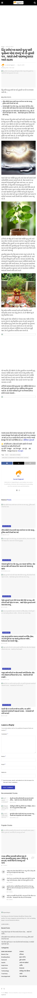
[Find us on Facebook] (1, 989)
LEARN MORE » (5, 924)
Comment (4, 734)
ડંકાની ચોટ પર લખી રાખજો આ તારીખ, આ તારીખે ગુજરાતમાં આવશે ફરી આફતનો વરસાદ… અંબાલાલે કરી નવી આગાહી (17, 711)
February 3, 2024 (5, 534)
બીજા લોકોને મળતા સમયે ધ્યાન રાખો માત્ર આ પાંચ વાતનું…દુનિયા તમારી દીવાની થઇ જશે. (18, 102)
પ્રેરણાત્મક (21, 968)
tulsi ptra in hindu (15, 455)
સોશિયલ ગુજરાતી (28, 440)
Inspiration (4, 965)
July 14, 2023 (4, 643)
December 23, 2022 (14, 817)
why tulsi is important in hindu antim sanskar (15, 457)
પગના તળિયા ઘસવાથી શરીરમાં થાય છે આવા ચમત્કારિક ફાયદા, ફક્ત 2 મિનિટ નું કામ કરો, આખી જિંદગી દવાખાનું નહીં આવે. (14, 859)
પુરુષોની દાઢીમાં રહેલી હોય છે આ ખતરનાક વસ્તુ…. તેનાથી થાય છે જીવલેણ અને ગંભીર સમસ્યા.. (22, 814)
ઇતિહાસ (21, 954)
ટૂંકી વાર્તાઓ (22, 960)
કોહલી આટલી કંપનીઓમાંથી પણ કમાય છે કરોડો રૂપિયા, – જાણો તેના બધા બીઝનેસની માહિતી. (21, 799)
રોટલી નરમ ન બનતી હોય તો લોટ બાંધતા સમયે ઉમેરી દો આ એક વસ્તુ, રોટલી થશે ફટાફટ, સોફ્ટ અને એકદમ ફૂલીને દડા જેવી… (21, 879)
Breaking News (5, 957)
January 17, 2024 (5, 679)
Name (3, 756)
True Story (4, 973)
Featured (4, 960)
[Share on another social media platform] (30, 463)
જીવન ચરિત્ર (22, 957)
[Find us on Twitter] (4, 989)
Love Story (4, 968)
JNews (6, 992)
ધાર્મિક (21, 965)
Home (2, 46)
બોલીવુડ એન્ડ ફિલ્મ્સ (24, 971)
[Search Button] (35, 2)
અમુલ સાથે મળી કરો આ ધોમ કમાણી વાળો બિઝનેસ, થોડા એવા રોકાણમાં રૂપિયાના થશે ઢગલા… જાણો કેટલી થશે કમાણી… (17, 674)
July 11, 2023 (4, 715)
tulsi (7, 455)
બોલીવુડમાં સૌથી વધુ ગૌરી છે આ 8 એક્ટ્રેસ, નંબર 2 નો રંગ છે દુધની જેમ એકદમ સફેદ (22, 807)
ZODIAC (21, 951)
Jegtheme (3, 994)
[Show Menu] (2, 2)
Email (3, 764)
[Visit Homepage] (18, 2)
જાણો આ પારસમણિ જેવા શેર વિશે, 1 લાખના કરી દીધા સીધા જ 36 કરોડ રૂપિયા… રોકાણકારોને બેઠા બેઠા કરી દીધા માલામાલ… (21, 896)
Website (3, 772)
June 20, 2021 (13, 810)
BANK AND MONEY (6, 951)
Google (20, 451)
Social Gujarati (11, 65)
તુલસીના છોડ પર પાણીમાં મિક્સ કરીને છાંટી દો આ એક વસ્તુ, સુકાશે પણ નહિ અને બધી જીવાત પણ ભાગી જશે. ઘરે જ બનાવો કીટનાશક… (20, 888)
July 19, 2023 (4, 607)
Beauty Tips (4, 954)
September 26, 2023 (6, 571)
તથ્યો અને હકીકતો (9, 46)
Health (3, 962)
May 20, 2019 (21, 65)
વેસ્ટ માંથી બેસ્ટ (23, 976)
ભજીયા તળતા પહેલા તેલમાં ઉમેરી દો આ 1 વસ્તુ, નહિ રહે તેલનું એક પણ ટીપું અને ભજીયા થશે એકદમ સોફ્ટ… (21, 871)
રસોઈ (20, 973)
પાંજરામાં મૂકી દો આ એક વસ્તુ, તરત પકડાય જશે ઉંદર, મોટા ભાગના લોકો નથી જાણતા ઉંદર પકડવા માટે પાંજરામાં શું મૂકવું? (18, 107)
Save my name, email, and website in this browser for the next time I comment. (18, 781)
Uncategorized (5, 976)
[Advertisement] (18, 24)
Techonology (6, 632)
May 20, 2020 (13, 802)
